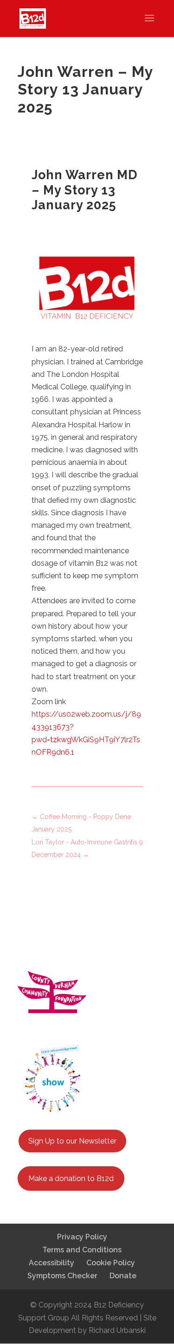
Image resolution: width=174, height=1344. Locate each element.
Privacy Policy (82, 1236)
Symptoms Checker (62, 1275)
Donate (123, 1275)
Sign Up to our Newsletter (72, 1141)
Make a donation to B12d (71, 1178)
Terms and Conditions (82, 1249)
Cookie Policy (110, 1262)
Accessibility (51, 1262)
